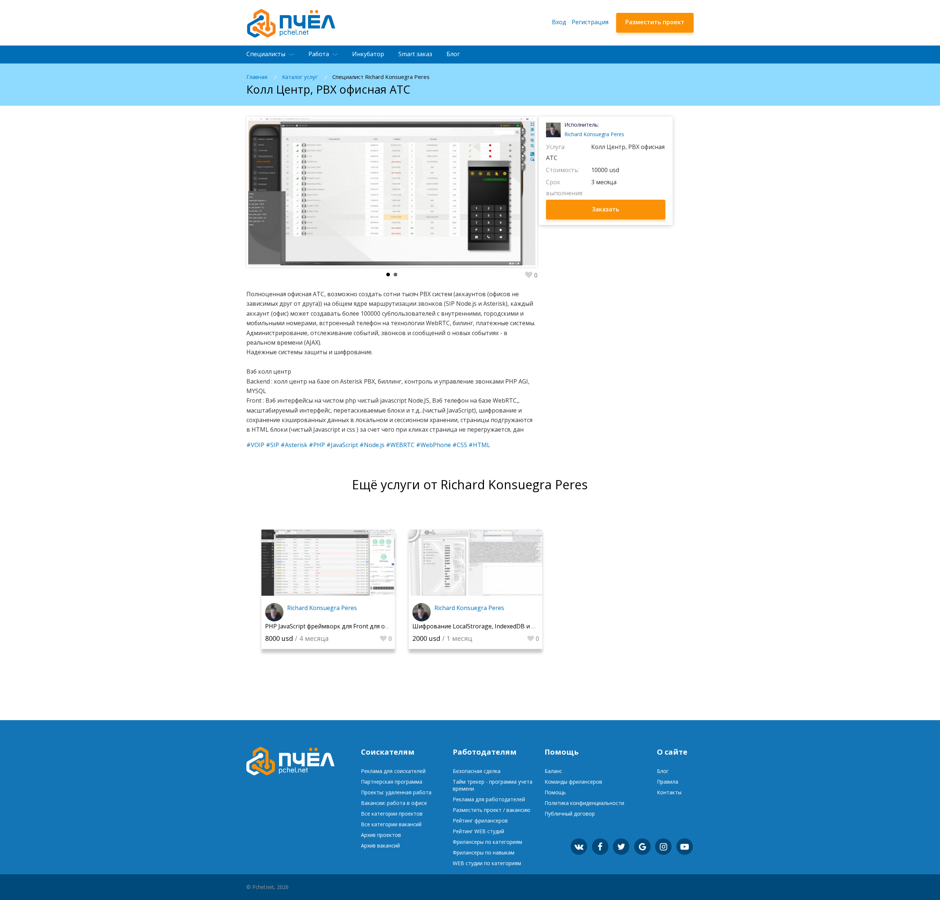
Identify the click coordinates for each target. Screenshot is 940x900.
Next (509, 192)
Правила (667, 781)
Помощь (555, 792)
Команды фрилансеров (573, 781)
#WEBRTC (400, 445)
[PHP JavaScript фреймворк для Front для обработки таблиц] (328, 562)
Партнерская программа (391, 781)
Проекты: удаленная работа (396, 792)
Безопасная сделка (476, 770)
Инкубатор (368, 54)
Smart (415, 54)
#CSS (459, 445)
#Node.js (371, 445)
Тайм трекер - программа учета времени (492, 785)
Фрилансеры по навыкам (483, 852)
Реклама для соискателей (393, 770)
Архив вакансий (380, 845)
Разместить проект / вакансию (491, 809)
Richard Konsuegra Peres (594, 134)
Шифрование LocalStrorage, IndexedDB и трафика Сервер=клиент (507, 626)
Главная (256, 76)
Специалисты (265, 54)
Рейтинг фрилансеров (480, 820)
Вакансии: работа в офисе (394, 802)
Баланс (553, 770)
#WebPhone (433, 445)
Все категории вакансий (391, 824)
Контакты (669, 792)
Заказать (605, 209)
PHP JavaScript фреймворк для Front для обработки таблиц (350, 626)
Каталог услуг (300, 76)
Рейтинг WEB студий (478, 831)
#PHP (317, 445)
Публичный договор (570, 813)
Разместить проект (654, 22)
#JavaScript (342, 445)
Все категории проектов (392, 813)
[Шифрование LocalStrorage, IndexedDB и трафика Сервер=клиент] (475, 562)
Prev (274, 192)
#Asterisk (294, 445)
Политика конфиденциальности (584, 802)
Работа (318, 54)
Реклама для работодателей (489, 799)
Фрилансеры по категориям (487, 841)
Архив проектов (381, 834)
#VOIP (255, 445)
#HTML (479, 445)
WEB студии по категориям (487, 863)
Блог (453, 54)
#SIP (272, 445)
